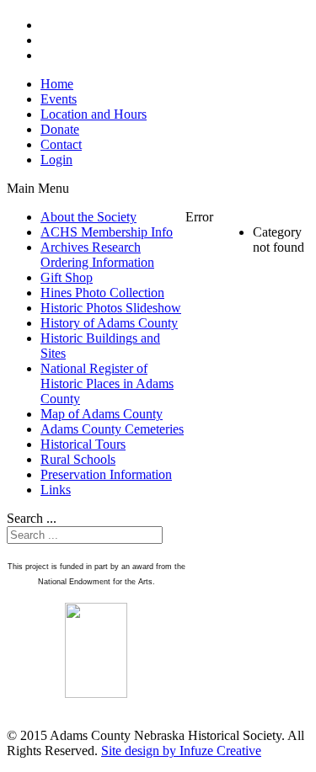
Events (58, 99)
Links (55, 489)
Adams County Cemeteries (112, 429)
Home (56, 84)
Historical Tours (83, 444)
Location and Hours (93, 114)
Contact (61, 144)
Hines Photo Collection (102, 292)
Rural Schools (77, 459)
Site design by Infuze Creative (181, 750)
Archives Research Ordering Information (97, 254)
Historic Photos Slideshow (110, 308)
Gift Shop (66, 277)
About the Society (88, 217)
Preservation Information (106, 474)
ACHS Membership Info (106, 232)
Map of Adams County (101, 414)
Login (56, 159)
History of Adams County (109, 323)
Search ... (31, 518)
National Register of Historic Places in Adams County (107, 383)
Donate (59, 129)
